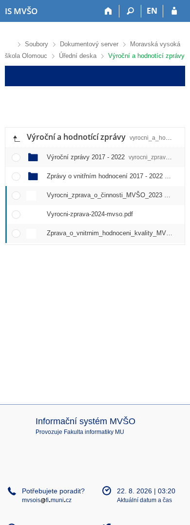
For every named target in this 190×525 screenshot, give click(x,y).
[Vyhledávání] (130, 11)
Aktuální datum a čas (144, 500)
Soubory (36, 44)
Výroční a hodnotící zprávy (146, 55)
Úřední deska (77, 55)
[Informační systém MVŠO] (9, 43)
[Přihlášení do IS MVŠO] (174, 11)
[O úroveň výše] (16, 138)
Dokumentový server (89, 44)
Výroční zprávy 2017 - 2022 (111, 157)
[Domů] (108, 11)
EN (152, 10)
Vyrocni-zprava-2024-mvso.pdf (90, 214)
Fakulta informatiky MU (94, 432)
